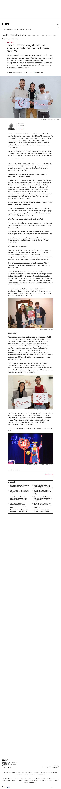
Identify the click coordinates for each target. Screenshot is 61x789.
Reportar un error (49, 474)
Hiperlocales (10, 778)
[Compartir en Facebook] (27, 73)
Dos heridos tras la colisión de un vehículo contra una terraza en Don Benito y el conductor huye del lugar (19, 498)
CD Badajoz (14, 780)
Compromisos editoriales (32, 774)
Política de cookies (41, 774)
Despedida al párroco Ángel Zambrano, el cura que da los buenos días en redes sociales (19, 492)
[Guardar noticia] (9, 72)
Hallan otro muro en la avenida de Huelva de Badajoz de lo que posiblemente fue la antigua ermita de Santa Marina (43, 505)
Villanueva (54, 35)
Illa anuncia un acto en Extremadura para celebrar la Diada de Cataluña (19, 510)
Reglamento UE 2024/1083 (33, 772)
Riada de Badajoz (55, 780)
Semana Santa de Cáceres (19, 778)
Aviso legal (19, 772)
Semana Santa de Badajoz (30, 778)
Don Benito (48, 35)
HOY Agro (5, 778)
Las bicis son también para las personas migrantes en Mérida (41, 510)
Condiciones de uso (43, 772)
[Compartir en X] (29, 73)
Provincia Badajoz (10, 38)
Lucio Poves (21, 124)
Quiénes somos (12, 772)
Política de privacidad (53, 772)
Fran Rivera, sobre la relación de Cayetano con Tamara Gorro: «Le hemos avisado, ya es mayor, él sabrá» (43, 486)
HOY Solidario (39, 778)
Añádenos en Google (39, 72)
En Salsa (44, 778)
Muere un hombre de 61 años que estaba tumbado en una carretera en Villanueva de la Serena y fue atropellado (43, 499)
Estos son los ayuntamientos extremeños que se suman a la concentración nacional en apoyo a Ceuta (18, 505)
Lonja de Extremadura (33, 782)
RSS (49, 780)
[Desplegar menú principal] (58, 24)
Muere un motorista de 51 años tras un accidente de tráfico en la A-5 (19, 485)
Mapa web (24, 774)
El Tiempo (26, 782)
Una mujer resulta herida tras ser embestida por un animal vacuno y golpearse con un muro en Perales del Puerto (43, 492)
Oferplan (37, 780)
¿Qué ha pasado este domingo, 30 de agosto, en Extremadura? (17, 29)
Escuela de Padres (44, 780)
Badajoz (38, 35)
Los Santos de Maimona (14, 34)
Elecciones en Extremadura (52, 778)
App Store (46, 767)
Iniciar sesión (53, 24)
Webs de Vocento (54, 787)
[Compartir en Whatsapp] (24, 73)
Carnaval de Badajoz (7, 780)
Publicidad (18, 774)
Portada (3, 38)
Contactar (6, 772)
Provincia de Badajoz (32, 35)
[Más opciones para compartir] (31, 73)
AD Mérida (20, 780)
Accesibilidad (24, 772)
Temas (9, 470)
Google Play (55, 767)
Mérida (43, 35)
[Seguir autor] (21, 129)
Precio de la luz (32, 780)
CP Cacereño (25, 780)
